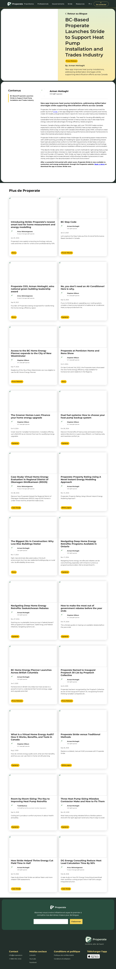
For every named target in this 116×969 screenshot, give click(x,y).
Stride (70, 4)
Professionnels (43, 4)
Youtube (32, 959)
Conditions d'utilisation (62, 959)
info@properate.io (15, 955)
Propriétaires (29, 4)
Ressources (80, 4)
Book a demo (100, 164)
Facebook (33, 962)
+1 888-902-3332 (15, 959)
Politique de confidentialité (64, 955)
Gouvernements (58, 4)
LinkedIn (32, 955)
